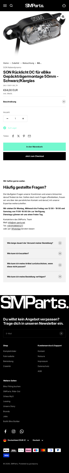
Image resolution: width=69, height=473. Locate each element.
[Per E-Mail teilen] (29, 136)
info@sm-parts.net (16, 222)
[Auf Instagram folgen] (13, 431)
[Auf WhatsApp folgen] (22, 431)
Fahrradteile (8, 356)
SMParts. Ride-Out (11, 391)
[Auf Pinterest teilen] (24, 136)
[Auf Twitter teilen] (18, 136)
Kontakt (41, 351)
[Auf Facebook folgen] (5, 431)
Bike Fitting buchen (12, 386)
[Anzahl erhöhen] (23, 118)
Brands (6, 411)
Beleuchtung (28, 63)
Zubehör (15, 63)
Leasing (6, 401)
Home (6, 63)
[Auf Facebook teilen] (13, 136)
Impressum (43, 361)
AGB (40, 371)
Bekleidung (8, 361)
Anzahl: (6, 112)
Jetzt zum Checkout (34, 156)
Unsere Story (9, 406)
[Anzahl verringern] (7, 118)
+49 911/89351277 (15, 225)
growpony (33, 464)
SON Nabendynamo (12, 67)
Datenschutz (43, 366)
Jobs (5, 416)
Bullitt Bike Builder (11, 421)
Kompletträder (9, 351)
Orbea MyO (8, 396)
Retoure (41, 356)
